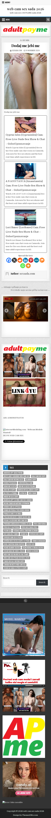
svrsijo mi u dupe (36, 534)
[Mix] (42, 260)
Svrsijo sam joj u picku (13, 537)
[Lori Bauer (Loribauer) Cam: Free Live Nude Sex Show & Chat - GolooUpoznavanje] (25, 230)
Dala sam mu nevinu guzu (13, 479)
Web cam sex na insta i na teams (16, 554)
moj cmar (32, 493)
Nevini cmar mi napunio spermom (16, 503)
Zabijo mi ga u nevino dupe (14, 561)
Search (6, 578)
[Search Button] (25, 601)
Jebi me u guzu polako (26, 486)
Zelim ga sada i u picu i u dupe (15, 568)
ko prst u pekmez (10, 493)
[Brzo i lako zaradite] (24, 655)
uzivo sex (30, 544)
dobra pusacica (10, 483)
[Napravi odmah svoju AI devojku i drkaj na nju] (24, 796)
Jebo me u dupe (9, 489)
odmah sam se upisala (12, 506)
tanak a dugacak (38, 540)
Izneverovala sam (25, 483)
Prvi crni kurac (40, 523)
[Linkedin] (25, 260)
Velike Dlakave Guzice (12, 547)
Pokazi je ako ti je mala (12, 513)
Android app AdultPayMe (13, 472)
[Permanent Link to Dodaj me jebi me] (25, 81)
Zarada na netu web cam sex (15, 564)
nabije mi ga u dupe (11, 496)
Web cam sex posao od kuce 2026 (16, 557)
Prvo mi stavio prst (30, 527)
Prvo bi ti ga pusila (11, 527)
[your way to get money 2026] (25, 33)
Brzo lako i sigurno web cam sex (16, 476)
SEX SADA (26, 40)
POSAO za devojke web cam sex (15, 520)
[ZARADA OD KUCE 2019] (24, 686)
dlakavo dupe (31, 479)
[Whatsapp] (22, 265)
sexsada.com (17, 50)
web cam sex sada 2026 (25, 9)
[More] (28, 265)
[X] (14, 260)
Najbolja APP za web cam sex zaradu (18, 500)
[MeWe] (36, 260)
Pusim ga (7, 530)
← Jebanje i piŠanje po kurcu (14, 287)
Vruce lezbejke (32, 551)
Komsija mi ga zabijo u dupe (28, 489)
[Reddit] (19, 260)
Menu (7, 2)
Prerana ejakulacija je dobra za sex (17, 523)
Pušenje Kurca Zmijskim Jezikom (25, 530)
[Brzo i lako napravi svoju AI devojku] (24, 377)
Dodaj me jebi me (25, 45)
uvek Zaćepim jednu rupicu (14, 544)
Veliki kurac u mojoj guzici (33, 547)
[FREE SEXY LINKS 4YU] (24, 406)
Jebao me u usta (10, 486)
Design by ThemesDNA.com (25, 815)
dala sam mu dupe (38, 476)
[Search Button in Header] (48, 20)
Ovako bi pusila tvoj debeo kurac (16, 510)
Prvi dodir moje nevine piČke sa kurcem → (30, 290)
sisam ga (24, 534)
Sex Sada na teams (11, 534)
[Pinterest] (30, 260)
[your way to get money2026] (24, 757)
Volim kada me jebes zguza (14, 551)
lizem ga (23, 493)
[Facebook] (8, 260)
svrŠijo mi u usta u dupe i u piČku (17, 540)
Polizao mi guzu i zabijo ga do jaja (17, 517)
